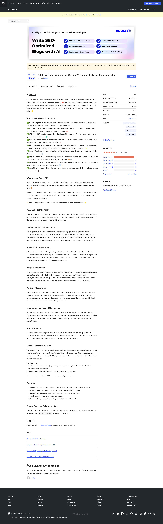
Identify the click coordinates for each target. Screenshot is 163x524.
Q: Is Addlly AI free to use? (36, 439)
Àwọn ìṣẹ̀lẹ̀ (100, 499)
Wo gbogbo (132, 174)
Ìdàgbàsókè (72, 86)
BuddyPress (131, 505)
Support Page (46, 425)
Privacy (10, 505)
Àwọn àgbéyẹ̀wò (47, 86)
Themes (40, 499)
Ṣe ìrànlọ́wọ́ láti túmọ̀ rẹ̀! (93, 15)
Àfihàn (39, 496)
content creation (130, 127)
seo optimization (130, 134)
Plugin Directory (13, 9)
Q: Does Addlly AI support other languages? (42, 451)
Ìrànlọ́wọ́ (133, 86)
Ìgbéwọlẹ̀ (60, 86)
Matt (129, 499)
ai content (126, 123)
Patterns (40, 505)
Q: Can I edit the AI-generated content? (41, 445)
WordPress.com (133, 496)
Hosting (10, 502)
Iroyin (9, 499)
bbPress (130, 502)
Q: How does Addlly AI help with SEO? (40, 457)
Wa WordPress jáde (152, 3)
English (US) (132, 118)
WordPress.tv (72, 505)
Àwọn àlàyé (33, 86)
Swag (100, 505)
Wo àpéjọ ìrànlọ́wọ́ (109, 190)
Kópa (99, 496)
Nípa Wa (10, 496)
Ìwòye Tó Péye (108, 140)
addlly (46, 78)
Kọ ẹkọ (69, 496)
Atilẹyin (69, 499)
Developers (71, 502)
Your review (107, 174)
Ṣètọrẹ (100, 502)
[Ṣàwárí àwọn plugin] (27, 21)
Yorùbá (28, 514)
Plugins (40, 502)
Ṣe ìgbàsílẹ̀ (131, 76)
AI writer (133, 123)
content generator (130, 130)
